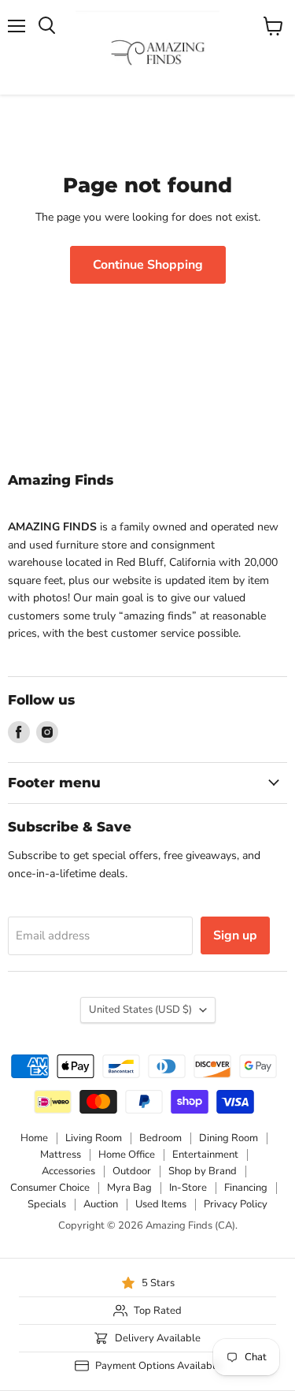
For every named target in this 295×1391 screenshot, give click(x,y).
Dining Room (228, 1138)
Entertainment (205, 1154)
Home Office (126, 1154)
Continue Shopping (148, 264)
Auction (100, 1204)
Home (34, 1138)
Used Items (160, 1204)
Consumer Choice (50, 1188)
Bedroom (160, 1138)
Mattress (60, 1154)
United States (140, 1009)
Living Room (93, 1138)
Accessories (68, 1171)
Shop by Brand (202, 1171)
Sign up (235, 935)
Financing (245, 1188)
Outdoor (131, 1171)
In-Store (188, 1188)
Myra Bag (129, 1188)
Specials (47, 1204)
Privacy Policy (235, 1204)
